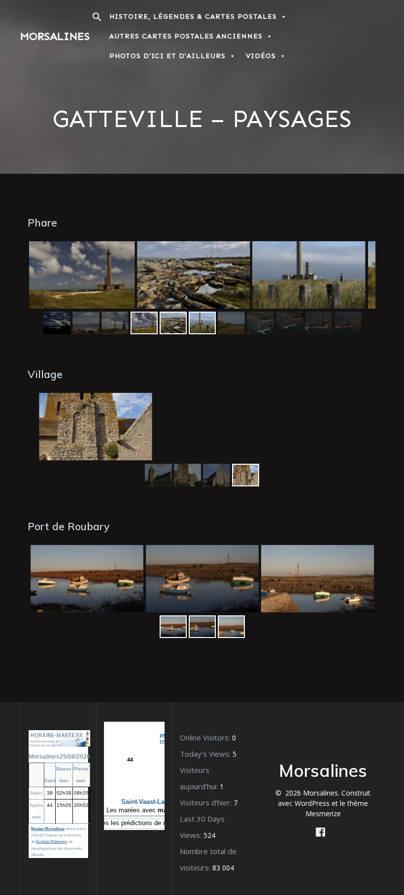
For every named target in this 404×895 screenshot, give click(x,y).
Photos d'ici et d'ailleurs (167, 56)
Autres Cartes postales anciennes (186, 36)
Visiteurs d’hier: (207, 802)
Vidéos (261, 56)
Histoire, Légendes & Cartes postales (193, 16)
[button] (97, 19)
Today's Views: (206, 754)
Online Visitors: (206, 737)
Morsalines (55, 36)
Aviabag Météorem (51, 841)
